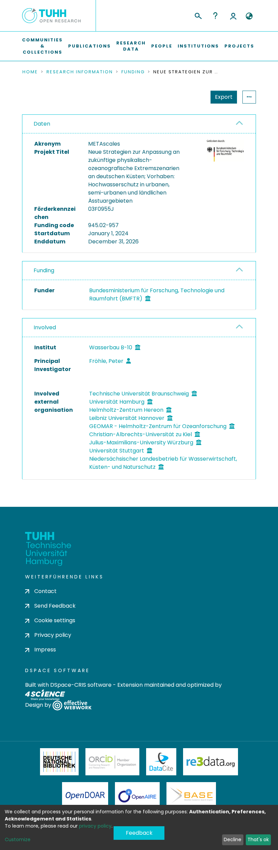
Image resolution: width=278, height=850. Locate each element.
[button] (249, 16)
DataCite (161, 762)
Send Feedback (55, 606)
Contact (45, 591)
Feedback (139, 833)
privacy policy (95, 826)
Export (224, 97)
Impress (45, 649)
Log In (233, 15)
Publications (89, 46)
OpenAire (137, 796)
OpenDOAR (85, 796)
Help (215, 15)
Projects (239, 46)
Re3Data (210, 762)
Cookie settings (54, 620)
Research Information (79, 72)
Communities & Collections (42, 46)
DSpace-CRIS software (81, 685)
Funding (133, 72)
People (161, 46)
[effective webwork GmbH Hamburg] (72, 705)
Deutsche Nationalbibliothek (59, 762)
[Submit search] (198, 15)
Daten (42, 124)
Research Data (131, 46)
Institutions (198, 46)
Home (30, 72)
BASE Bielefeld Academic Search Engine (191, 796)
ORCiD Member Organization (112, 762)
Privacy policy (52, 635)
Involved (45, 327)
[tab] (139, 124)
